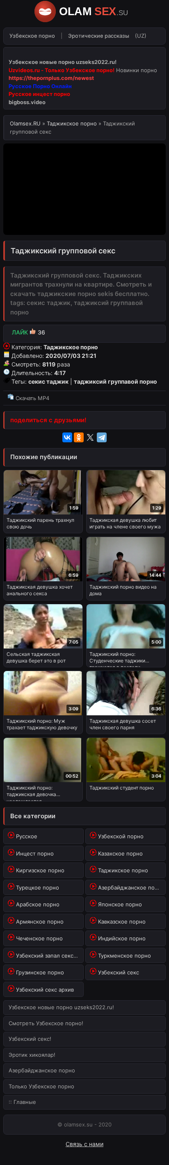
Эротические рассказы (98, 35)
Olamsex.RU (26, 123)
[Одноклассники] (79, 437)
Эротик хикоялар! (32, 1054)
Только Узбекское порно (41, 1086)
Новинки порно (136, 70)
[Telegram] (102, 437)
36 (28, 332)
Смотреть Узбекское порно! (46, 1023)
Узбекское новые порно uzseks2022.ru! (61, 1007)
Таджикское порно (72, 123)
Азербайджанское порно (42, 1070)
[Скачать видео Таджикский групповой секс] (84, 388)
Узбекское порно (32, 35)
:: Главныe (22, 1102)
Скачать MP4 (31, 398)
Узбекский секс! (30, 1038)
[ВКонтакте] (67, 437)
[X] (90, 437)
